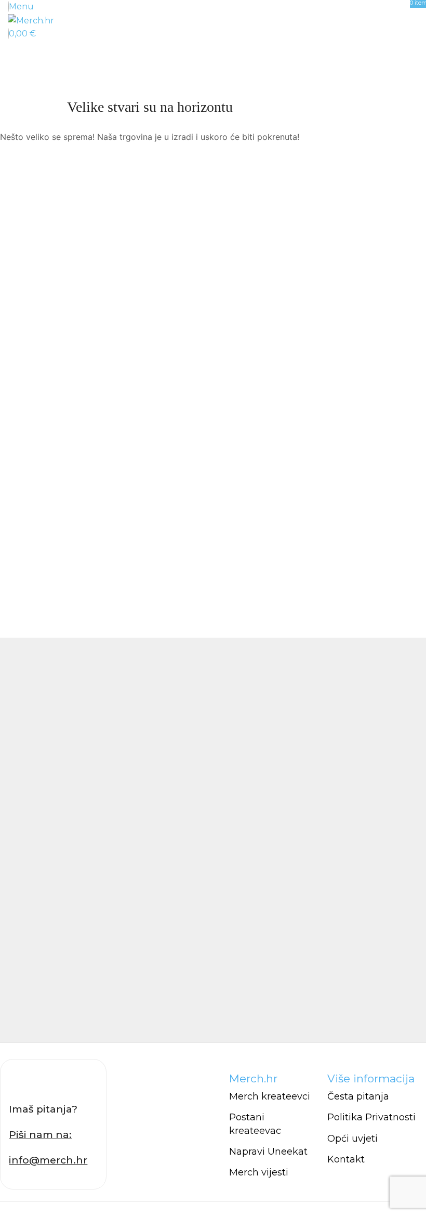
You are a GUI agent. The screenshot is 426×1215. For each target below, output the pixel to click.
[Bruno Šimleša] (213, 840)
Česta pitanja (358, 1096)
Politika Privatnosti (371, 1117)
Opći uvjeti (352, 1138)
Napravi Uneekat (268, 1151)
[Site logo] (31, 20)
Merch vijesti (258, 1172)
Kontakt (346, 1159)
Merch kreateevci (269, 1096)
